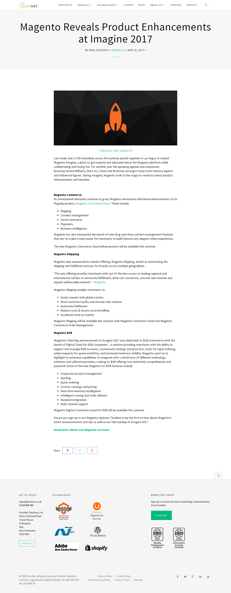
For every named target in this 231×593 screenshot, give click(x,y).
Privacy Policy (105, 576)
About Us (156, 5)
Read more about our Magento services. (82, 430)
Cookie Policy (124, 576)
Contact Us (27, 543)
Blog (142, 5)
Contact (192, 5)
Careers (175, 5)
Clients (129, 5)
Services (83, 5)
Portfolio (65, 5)
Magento (118, 50)
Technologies (106, 5)
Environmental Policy (99, 579)
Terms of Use (122, 579)
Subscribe (161, 515)
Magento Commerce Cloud (93, 203)
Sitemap (138, 579)
